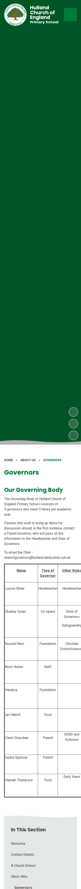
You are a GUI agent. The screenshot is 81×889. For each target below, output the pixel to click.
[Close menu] (70, 14)
